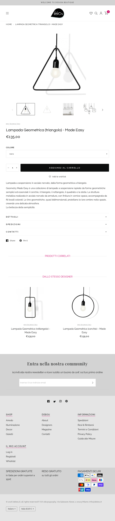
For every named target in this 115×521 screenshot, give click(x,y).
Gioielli (9, 434)
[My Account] (101, 13)
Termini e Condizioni (88, 429)
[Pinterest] (66, 401)
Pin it (25, 240)
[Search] (96, 13)
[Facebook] (48, 401)
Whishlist (10, 461)
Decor (9, 429)
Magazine (47, 429)
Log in (9, 452)
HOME (9, 24)
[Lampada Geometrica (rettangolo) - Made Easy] (30, 303)
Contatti (46, 434)
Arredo (9, 420)
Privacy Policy (85, 434)
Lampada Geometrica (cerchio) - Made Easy (84, 330)
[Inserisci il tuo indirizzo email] (93, 383)
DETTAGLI (12, 217)
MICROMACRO (13, 124)
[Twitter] (54, 401)
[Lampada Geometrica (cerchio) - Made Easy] (84, 303)
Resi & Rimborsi (86, 425)
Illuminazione (13, 425)
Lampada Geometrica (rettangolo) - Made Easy (30, 330)
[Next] (102, 109)
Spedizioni (83, 420)
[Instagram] (60, 401)
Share (12, 240)
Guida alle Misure (87, 438)
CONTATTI (12, 232)
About (45, 420)
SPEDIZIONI (13, 224)
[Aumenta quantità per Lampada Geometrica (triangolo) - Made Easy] (16, 167)
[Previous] (12, 109)
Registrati (11, 456)
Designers (47, 425)
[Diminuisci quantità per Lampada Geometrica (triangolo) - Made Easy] (8, 167)
